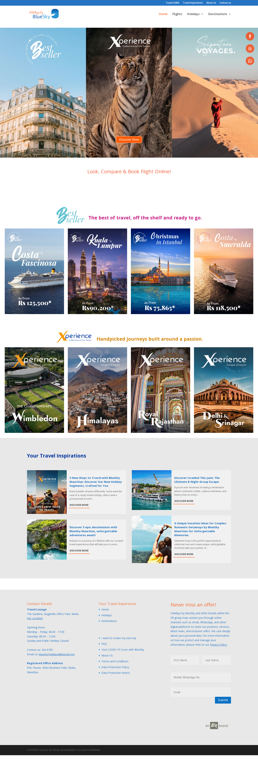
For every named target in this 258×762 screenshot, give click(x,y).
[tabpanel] (34, 271)
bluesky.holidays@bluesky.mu (57, 654)
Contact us (225, 3)
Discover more (79, 505)
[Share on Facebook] (250, 36)
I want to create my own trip (118, 638)
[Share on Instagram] (250, 48)
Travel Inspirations (193, 3)
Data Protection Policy (115, 667)
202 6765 (47, 650)
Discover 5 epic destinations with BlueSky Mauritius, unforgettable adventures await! (93, 531)
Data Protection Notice (115, 673)
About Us (211, 3)
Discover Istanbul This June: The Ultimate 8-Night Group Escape (197, 480)
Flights (177, 14)
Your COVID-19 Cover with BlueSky (122, 649)
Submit (223, 700)
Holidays (193, 14)
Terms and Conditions (114, 661)
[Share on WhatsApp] (250, 61)
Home (163, 14)
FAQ (104, 643)
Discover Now (129, 139)
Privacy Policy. (218, 644)
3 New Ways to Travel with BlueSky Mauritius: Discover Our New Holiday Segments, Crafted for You (96, 482)
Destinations (217, 14)
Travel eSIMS (172, 3)
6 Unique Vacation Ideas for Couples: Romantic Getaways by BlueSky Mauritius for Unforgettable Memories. (200, 529)
